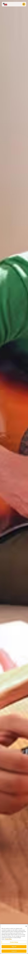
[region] (14, 939)
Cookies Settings (14, 942)
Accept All (14, 951)
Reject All (14, 946)
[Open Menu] (23, 4)
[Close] (26, 926)
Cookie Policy (8, 939)
